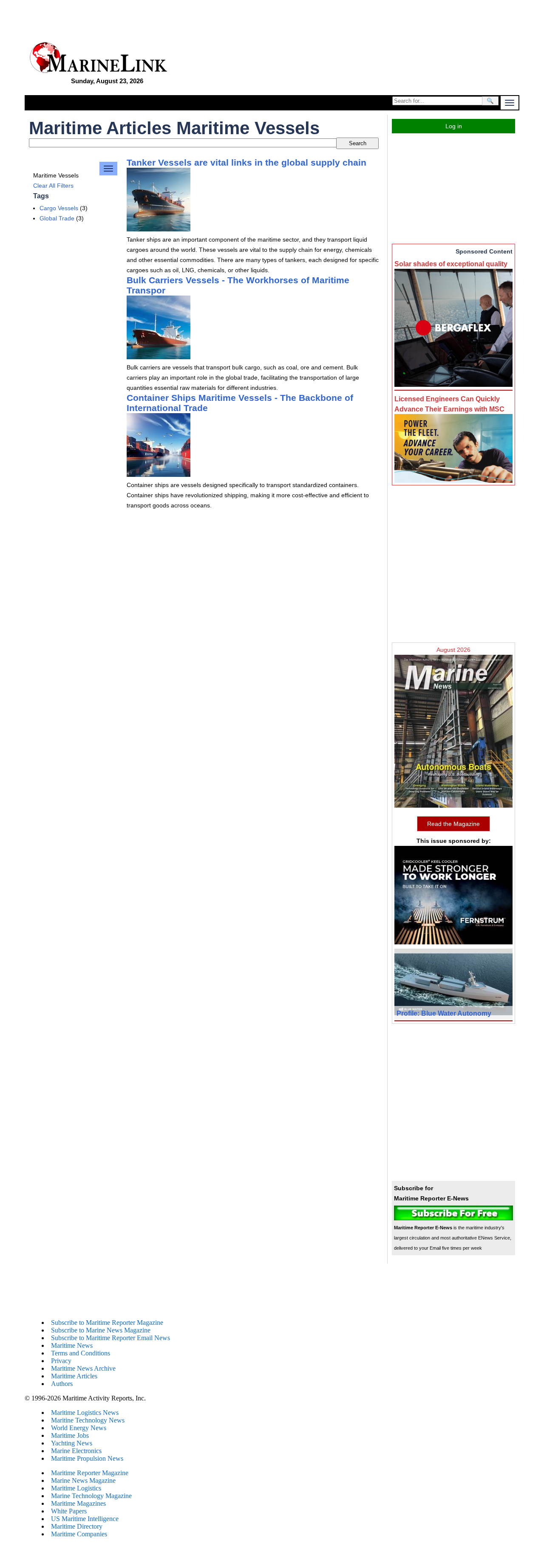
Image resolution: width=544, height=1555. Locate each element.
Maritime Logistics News (85, 1412)
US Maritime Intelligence (85, 1518)
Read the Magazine (453, 823)
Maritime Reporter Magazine (89, 1472)
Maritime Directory (76, 1526)
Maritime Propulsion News (87, 1458)
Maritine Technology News (88, 1420)
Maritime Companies (79, 1534)
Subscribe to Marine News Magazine (100, 1330)
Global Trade (57, 218)
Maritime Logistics (76, 1488)
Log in (453, 126)
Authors (62, 1383)
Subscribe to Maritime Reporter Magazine (107, 1322)
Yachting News (71, 1443)
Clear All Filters (53, 185)
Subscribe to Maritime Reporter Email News (110, 1337)
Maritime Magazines (78, 1503)
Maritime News (72, 1345)
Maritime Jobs (70, 1435)
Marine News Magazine (83, 1480)
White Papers (69, 1511)
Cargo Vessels (59, 208)
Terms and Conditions (80, 1353)
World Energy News (78, 1427)
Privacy (61, 1360)
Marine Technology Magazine (91, 1495)
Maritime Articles (74, 1376)
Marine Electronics (76, 1450)
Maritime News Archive (83, 1368)
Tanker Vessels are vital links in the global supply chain (246, 162)
